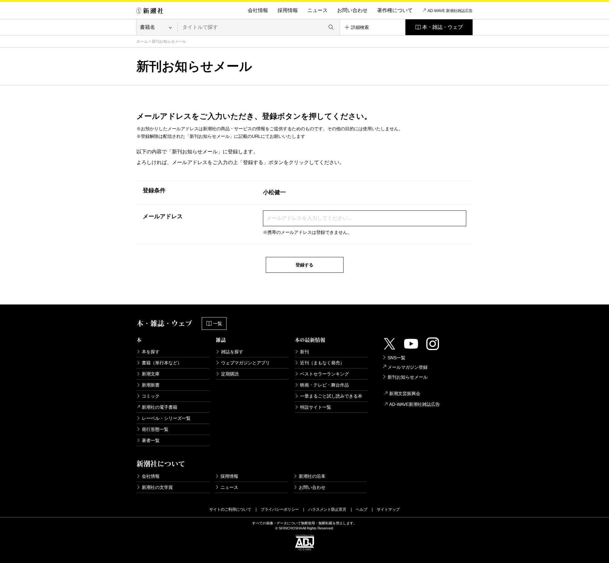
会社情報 (258, 10)
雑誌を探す (232, 351)
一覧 (217, 323)
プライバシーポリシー (280, 509)
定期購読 (230, 373)
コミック (151, 396)
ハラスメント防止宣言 (327, 509)
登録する (304, 264)
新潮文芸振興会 (404, 393)
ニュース (317, 10)
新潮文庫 (151, 373)
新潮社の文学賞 (157, 487)
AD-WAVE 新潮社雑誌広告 (450, 11)
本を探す (151, 351)
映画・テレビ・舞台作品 (324, 384)
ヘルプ (361, 509)
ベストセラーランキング (324, 373)
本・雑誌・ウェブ (442, 27)
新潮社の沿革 (312, 476)
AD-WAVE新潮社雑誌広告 (414, 404)
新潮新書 (151, 384)
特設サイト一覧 (315, 407)
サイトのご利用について (230, 509)
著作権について (395, 10)
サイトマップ (388, 509)
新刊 (304, 351)
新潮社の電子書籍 (159, 407)
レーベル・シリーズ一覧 (166, 418)
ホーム (142, 41)
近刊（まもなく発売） (322, 362)
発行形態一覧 (155, 429)
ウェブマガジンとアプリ (245, 362)
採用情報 (288, 10)
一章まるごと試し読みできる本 (331, 396)
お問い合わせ (352, 10)
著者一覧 (151, 440)
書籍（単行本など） (162, 362)
